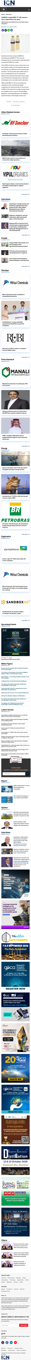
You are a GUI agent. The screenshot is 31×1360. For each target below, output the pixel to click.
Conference (9, 1289)
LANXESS (8, 101)
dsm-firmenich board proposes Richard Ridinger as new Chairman (19, 259)
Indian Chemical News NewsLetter (15, 1317)
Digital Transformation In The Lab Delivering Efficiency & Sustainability (21, 787)
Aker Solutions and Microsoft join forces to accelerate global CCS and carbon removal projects (14, 716)
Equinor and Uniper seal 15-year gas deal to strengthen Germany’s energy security (14, 468)
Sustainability (4, 1280)
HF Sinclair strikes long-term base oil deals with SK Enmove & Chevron (14, 134)
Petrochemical (11, 1278)
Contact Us (10, 1348)
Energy (24, 1278)
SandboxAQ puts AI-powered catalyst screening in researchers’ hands (12, 612)
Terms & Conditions (21, 1350)
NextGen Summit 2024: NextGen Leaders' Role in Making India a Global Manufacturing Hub (21, 1254)
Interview (16, 1289)
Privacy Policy (11, 1350)
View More (25, 194)
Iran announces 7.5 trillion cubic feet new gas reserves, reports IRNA (15, 497)
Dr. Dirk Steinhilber (15, 105)
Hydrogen (18, 1278)
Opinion (3, 1289)
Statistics (22, 1289)
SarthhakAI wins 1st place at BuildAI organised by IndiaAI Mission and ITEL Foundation (13, 323)
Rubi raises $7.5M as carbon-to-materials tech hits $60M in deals (14, 349)
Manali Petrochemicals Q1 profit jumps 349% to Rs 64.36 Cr (15, 384)
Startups (16, 1282)
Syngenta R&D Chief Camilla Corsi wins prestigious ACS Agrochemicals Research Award (19, 244)
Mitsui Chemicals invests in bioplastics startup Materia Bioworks (13, 295)
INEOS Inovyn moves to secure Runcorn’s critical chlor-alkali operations (14, 159)
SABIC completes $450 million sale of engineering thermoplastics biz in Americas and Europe (14, 437)
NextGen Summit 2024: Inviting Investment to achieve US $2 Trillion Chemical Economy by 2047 (21, 1245)
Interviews (5, 199)
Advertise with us (19, 1348)
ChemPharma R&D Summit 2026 (10, 658)
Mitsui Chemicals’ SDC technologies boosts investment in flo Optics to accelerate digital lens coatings (15, 588)
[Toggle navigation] (3, 9)
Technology (13, 1280)
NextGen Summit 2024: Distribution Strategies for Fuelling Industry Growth (20, 1263)
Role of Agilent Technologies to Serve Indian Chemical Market (21, 796)
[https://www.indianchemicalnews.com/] (10, 1357)
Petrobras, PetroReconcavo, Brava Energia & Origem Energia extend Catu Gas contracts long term (15, 525)
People (4, 238)
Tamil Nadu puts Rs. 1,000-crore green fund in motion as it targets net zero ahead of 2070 (15, 746)
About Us (3, 1348)
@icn (3, 1334)
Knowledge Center (5, 1291)
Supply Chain (20, 1280)
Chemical (8, 14)
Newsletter (3, 1350)
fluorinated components (19, 101)
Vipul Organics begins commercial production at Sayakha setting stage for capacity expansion (15, 185)
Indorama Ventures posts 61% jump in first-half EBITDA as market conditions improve (14, 412)
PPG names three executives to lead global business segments (18, 252)
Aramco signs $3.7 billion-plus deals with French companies (14, 559)
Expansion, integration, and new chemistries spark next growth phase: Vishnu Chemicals (18, 217)
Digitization (9, 1282)
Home (3, 14)
